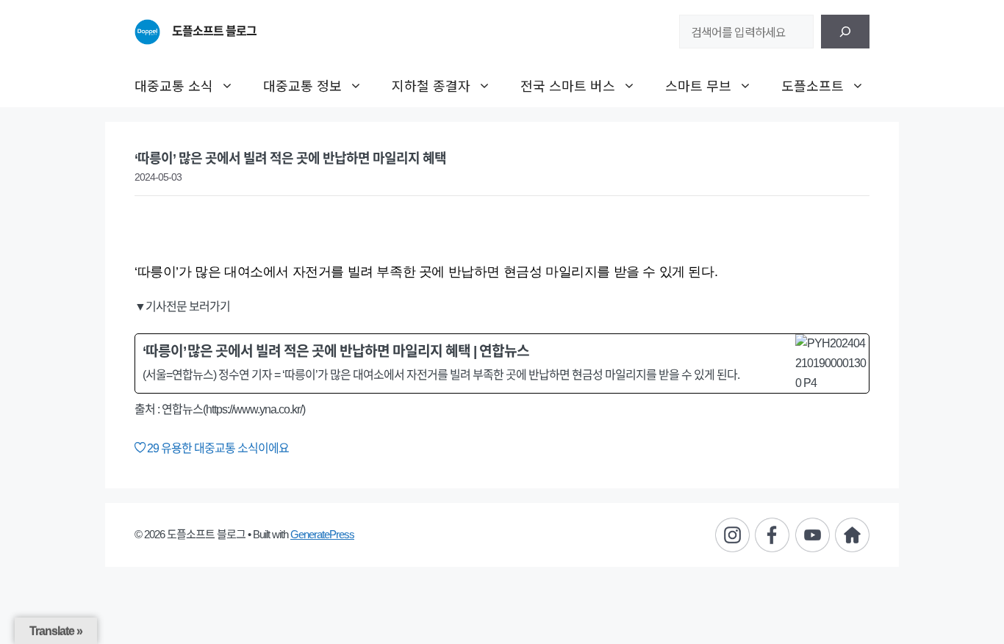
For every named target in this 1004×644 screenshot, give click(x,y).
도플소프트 (812, 85)
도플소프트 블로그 (214, 31)
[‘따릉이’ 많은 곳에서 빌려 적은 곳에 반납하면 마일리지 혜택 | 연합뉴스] (502, 364)
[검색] (845, 31)
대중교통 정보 (302, 85)
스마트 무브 (698, 85)
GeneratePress (322, 534)
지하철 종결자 (431, 85)
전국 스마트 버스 (567, 85)
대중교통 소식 (174, 85)
